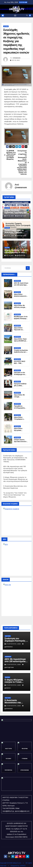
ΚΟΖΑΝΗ (6, 26)
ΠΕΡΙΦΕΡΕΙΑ (17, 280)
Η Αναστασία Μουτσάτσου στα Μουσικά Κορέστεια (14, 702)
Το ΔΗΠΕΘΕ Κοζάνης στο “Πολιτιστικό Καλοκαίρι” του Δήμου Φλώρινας (11, 155)
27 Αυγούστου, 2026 (13, 644)
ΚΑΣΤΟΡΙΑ (7, 636)
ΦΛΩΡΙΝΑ (7, 677)
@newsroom (16, 58)
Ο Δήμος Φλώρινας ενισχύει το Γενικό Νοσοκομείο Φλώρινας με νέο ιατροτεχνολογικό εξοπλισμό (15, 479)
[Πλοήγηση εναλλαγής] (15, 15)
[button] (27, 15)
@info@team (21, 216)
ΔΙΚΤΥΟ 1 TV (16, 9)
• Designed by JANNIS (16, 866)
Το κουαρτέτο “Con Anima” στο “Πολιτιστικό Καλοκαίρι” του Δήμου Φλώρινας (15, 495)
